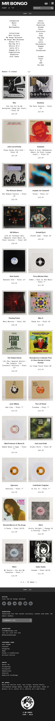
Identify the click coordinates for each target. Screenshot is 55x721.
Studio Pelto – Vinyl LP (40, 447)
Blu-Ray (41, 65)
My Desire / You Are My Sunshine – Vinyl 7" (14, 571)
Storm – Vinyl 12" (41, 194)
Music (14, 23)
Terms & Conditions (10, 653)
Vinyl (40, 59)
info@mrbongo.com (9, 631)
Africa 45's (14, 46)
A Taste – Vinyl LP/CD (14, 528)
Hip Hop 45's (14, 44)
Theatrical (6, 671)
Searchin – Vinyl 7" (14, 489)
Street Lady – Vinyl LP (40, 236)
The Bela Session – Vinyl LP (41, 107)
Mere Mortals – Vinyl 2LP (14, 322)
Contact (5, 647)
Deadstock (14, 54)
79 (28, 582)
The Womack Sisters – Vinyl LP (14, 195)
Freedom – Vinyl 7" (40, 407)
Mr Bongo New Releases (14, 40)
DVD (40, 63)
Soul (41, 48)
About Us (5, 665)
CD (41, 61)
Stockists (6, 669)
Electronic (41, 31)
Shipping (5, 649)
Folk (41, 34)
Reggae (41, 46)
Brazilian (41, 25)
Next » (33, 582)
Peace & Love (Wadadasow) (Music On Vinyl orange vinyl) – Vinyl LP (41, 152)
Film (14, 25)
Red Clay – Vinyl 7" (14, 407)
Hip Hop (41, 38)
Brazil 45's (14, 42)
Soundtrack (41, 51)
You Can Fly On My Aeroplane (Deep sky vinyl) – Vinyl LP (14, 108)
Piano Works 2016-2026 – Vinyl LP (14, 151)
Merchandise (14, 27)
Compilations (14, 52)
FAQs (4, 651)
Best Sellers (14, 35)
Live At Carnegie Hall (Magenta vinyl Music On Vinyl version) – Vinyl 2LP (14, 238)
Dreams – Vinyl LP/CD (40, 570)
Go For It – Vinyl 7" (40, 489)
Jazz (41, 40)
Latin (40, 42)
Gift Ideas (14, 57)
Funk (41, 36)
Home (25, 14)
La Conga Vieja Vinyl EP (40, 366)
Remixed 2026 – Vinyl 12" (14, 280)
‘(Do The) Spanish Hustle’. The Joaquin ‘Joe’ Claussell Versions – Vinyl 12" (14, 364)
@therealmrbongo (9, 635)
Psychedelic (41, 44)
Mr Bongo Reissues (14, 38)
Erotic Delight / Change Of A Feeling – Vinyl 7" (41, 529)
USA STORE (6, 645)
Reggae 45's (14, 50)
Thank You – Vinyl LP (40, 322)
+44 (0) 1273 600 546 (11, 633)
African (41, 23)
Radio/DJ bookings (10, 675)
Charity (5, 673)
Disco (40, 29)
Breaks (41, 27)
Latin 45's (14, 48)
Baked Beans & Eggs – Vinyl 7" (14, 448)
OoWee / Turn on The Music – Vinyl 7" (40, 281)
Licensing (6, 667)
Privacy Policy (8, 655)
